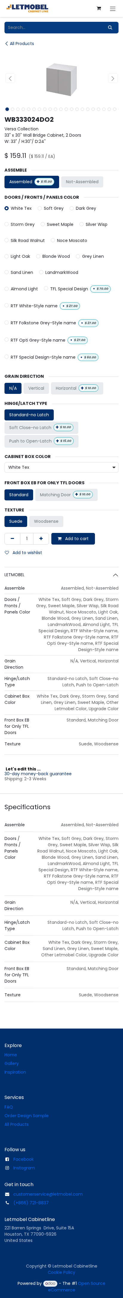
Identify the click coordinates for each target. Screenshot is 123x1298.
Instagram (24, 1168)
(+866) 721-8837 (31, 1203)
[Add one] (41, 539)
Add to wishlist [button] (26, 553)
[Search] (110, 27)
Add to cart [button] (76, 539)
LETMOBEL (14, 575)
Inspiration (15, 1072)
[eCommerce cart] (98, 8)
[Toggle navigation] (113, 8)
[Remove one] (12, 539)
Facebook (23, 1159)
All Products (22, 44)
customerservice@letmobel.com (48, 1194)
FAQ (8, 1107)
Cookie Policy (61, 1272)
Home (10, 1055)
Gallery (11, 1063)
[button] (10, 78)
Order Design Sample (26, 1116)
